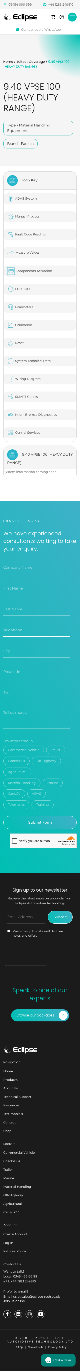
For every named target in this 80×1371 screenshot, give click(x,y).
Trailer (55, 750)
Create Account (15, 1234)
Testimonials (13, 1114)
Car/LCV (14, 794)
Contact (9, 1122)
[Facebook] (7, 1314)
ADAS (36, 794)
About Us (10, 1088)
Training (42, 805)
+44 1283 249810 (60, 4)
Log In (8, 1243)
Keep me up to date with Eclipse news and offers (38, 933)
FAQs (19, 1347)
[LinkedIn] (18, 1314)
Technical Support (17, 1097)
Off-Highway (46, 761)
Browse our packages (35, 1015)
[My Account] (61, 17)
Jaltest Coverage (30, 61)
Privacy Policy (57, 1347)
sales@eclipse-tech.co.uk (41, 1297)
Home (8, 61)
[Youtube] (40, 1314)
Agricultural (17, 772)
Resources (11, 1105)
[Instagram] (29, 1314)
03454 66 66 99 (25, 1276)
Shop (7, 1131)
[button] (58, 1360)
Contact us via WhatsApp (41, 30)
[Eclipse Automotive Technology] (20, 17)
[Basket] (53, 17)
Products (10, 1080)
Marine (52, 783)
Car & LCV (11, 1212)
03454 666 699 (20, 4)
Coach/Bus (16, 761)
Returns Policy (14, 1251)
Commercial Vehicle (23, 750)
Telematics (16, 805)
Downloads (35, 1347)
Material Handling (22, 783)
